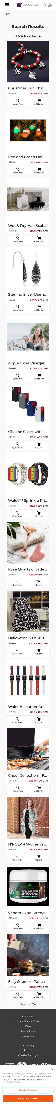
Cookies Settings (28, 1055)
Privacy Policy (28, 1031)
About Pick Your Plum (28, 1021)
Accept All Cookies (27, 1098)
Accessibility (28, 1045)
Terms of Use (28, 1036)
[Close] (52, 1069)
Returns (28, 1050)
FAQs (28, 1026)
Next (43, 1008)
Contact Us (28, 1016)
